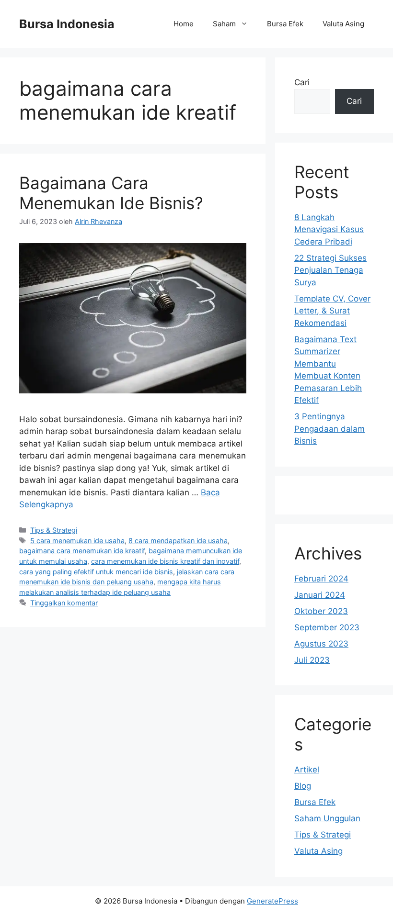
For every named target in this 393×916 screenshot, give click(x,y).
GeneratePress (272, 900)
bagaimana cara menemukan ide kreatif (82, 551)
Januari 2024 (319, 595)
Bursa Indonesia (67, 24)
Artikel (306, 769)
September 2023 (326, 627)
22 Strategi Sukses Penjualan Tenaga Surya (330, 270)
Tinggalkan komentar (64, 603)
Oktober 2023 (321, 611)
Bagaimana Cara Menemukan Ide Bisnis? (111, 193)
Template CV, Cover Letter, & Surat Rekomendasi (332, 311)
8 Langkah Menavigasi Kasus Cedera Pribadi (329, 229)
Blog (302, 786)
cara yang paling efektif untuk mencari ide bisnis (96, 572)
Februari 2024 (321, 578)
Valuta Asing (343, 23)
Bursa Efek (285, 23)
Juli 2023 (312, 660)
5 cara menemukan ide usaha (77, 540)
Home (183, 23)
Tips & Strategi (53, 530)
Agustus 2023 (321, 643)
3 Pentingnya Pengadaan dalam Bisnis (329, 429)
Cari (302, 82)
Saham (224, 23)
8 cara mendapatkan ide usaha (178, 540)
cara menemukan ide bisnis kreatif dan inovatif (165, 561)
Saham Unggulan (327, 818)
